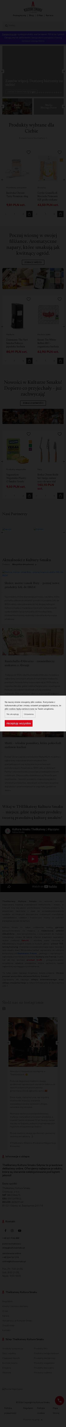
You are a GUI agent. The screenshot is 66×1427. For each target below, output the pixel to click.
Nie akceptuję (13, 714)
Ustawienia (29, 714)
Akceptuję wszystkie (18, 723)
